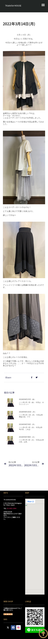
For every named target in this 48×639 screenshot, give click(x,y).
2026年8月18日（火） (27, 437)
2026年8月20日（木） (27, 412)
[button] (43, 5)
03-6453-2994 (11, 508)
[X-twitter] (8, 627)
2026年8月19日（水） (27, 424)
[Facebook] (13, 627)
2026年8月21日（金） (27, 399)
